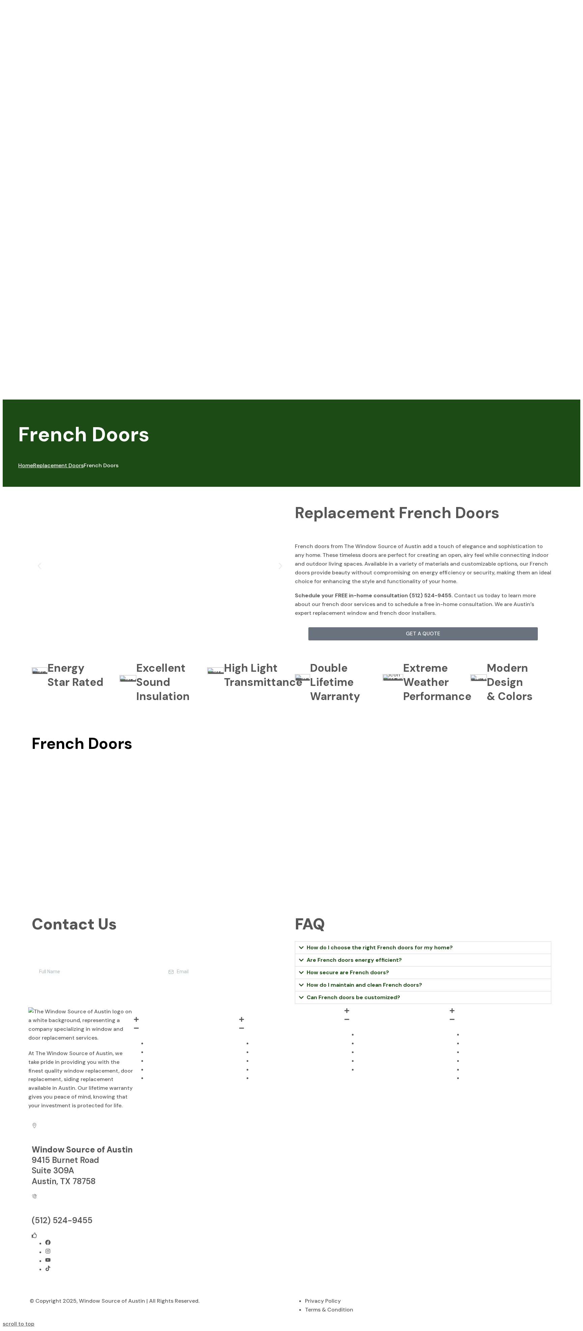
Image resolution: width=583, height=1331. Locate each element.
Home (25, 465)
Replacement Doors (58, 465)
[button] (39, 566)
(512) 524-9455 (62, 1220)
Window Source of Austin (112, 1300)
